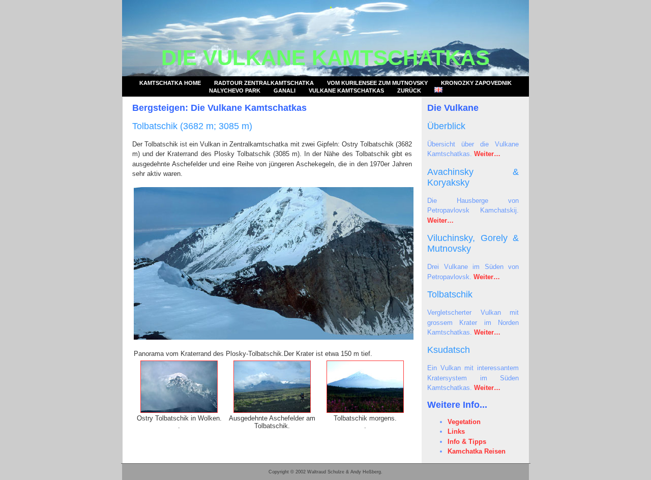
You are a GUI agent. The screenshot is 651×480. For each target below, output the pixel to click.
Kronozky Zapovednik (476, 83)
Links (456, 431)
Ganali (284, 90)
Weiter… (487, 154)
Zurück (409, 90)
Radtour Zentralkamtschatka (264, 83)
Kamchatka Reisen (477, 451)
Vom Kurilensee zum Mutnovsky (377, 83)
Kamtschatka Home (170, 83)
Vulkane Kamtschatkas (346, 90)
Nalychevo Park (234, 90)
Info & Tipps (467, 441)
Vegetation (464, 422)
